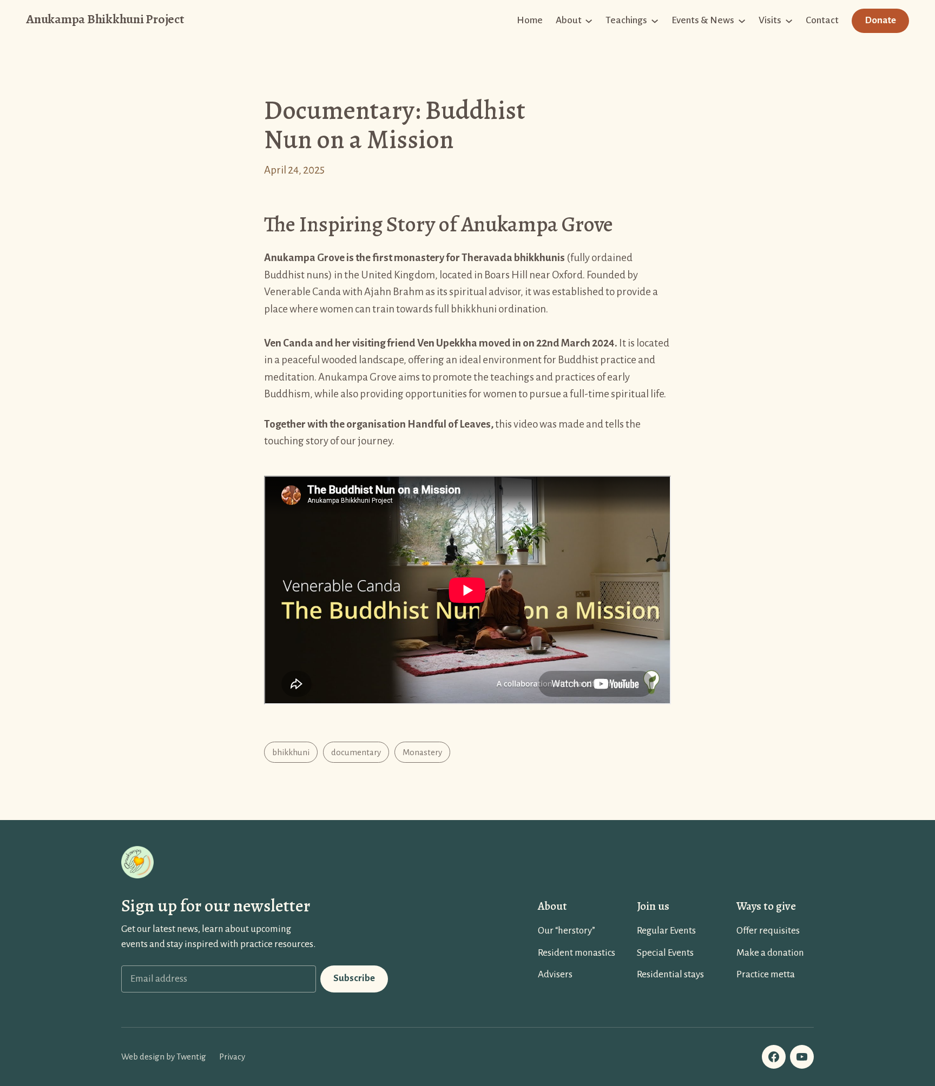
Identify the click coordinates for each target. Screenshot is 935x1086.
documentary (356, 752)
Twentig (191, 1056)
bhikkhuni (291, 752)
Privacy (232, 1056)
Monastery (422, 752)
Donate (880, 20)
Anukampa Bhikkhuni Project (105, 19)
